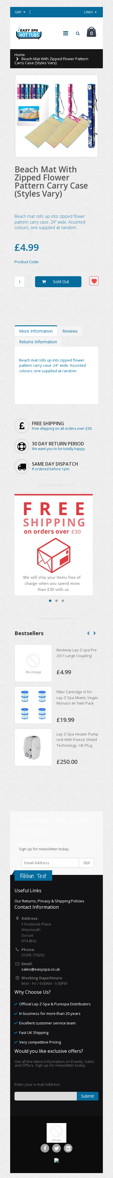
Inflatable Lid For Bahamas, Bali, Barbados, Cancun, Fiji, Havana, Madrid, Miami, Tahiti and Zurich (77, 745)
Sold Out (61, 281)
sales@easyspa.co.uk (40, 969)
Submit (87, 1096)
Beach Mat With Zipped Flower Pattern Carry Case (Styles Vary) (51, 181)
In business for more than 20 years (50, 1013)
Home (19, 54)
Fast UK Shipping (33, 1032)
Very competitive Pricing (40, 1042)
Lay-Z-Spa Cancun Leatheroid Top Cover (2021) (75, 698)
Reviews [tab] (70, 331)
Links (88, 12)
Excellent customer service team (47, 1023)
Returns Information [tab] (38, 341)
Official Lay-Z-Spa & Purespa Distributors (55, 1003)
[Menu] (65, 33)
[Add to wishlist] (94, 280)
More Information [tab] (36, 331)
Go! (86, 862)
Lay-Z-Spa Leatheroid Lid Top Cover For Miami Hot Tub (78, 655)
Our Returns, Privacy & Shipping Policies (49, 901)
